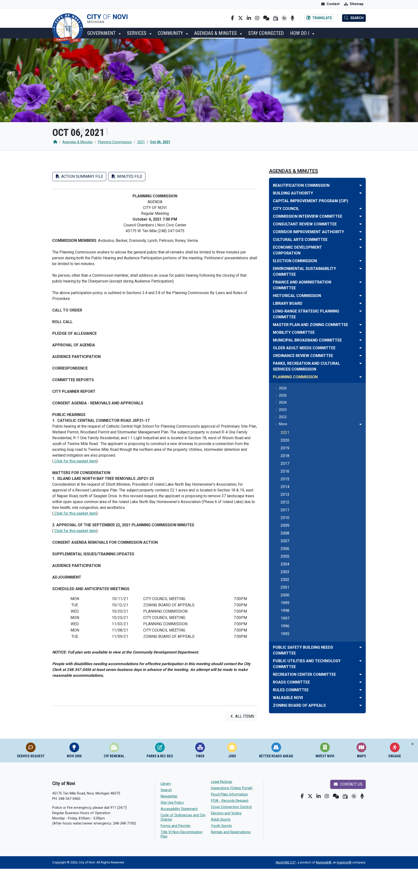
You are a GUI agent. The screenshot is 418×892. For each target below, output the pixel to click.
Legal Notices (221, 782)
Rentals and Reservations (231, 832)
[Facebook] (232, 18)
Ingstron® (344, 862)
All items (244, 716)
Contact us (351, 784)
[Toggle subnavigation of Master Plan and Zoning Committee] (360, 324)
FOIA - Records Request (229, 801)
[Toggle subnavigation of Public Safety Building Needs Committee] (360, 647)
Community (171, 33)
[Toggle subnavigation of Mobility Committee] (360, 332)
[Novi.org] (284, 18)
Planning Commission (115, 142)
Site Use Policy (172, 803)
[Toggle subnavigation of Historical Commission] (360, 295)
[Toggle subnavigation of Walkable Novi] (360, 697)
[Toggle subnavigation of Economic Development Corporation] (360, 247)
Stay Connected (266, 33)
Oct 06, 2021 (160, 142)
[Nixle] (266, 18)
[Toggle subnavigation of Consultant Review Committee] (360, 224)
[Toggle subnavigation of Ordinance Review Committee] (360, 355)
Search (166, 790)
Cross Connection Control (231, 807)
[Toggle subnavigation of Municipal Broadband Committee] (360, 340)
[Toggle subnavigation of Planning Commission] (360, 377)
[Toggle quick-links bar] (412, 744)
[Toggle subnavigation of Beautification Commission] (360, 185)
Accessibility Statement (179, 809)
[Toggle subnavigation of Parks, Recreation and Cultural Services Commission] (360, 363)
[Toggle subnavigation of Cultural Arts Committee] (360, 239)
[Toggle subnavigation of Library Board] (360, 303)
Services (137, 33)
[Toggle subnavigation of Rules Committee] (360, 690)
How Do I (300, 33)
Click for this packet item (75, 461)
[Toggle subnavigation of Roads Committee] (360, 682)
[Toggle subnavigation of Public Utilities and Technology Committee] (360, 661)
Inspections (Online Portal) (232, 788)
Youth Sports (221, 826)
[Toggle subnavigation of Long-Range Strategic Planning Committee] (360, 311)
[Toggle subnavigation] (360, 424)
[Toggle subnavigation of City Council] (360, 208)
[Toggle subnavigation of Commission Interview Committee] (360, 216)
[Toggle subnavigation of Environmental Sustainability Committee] (360, 268)
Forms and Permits (175, 826)
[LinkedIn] (249, 18)
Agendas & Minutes (216, 33)
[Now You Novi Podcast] (292, 18)
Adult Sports (221, 820)
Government (102, 33)
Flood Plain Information (229, 794)
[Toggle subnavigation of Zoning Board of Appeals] (360, 705)
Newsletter (169, 796)
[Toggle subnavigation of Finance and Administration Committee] (360, 282)
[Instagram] (257, 18)
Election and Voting (226, 813)
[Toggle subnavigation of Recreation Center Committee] (360, 674)
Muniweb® (323, 862)
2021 (141, 142)
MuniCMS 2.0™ (286, 862)
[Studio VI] (275, 18)
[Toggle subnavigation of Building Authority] (360, 193)
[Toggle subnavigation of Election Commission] (360, 261)
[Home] (55, 142)
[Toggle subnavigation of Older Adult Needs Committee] (360, 348)
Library (166, 784)
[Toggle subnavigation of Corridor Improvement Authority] (360, 232)
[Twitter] (240, 18)
